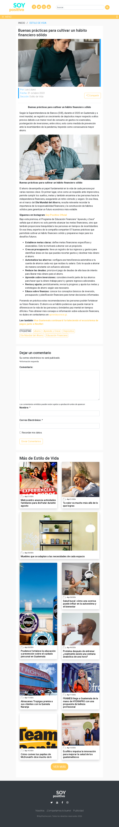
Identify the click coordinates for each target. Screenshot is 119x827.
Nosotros (40, 810)
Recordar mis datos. (31, 432)
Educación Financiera (56, 335)
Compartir (94, 95)
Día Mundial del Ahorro (31, 335)
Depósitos (68, 331)
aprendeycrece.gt (58, 314)
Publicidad (78, 810)
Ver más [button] (59, 767)
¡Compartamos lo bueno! (59, 810)
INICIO (21, 23)
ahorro (37, 331)
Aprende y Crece (52, 331)
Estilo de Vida (37, 23)
